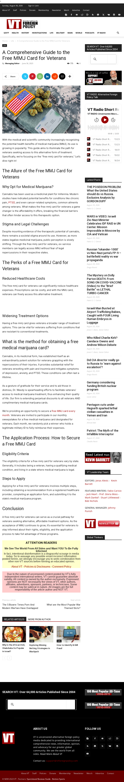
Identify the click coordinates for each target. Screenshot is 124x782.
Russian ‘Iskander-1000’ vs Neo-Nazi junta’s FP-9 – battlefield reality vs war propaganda (104, 255)
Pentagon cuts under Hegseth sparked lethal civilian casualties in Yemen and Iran (102, 410)
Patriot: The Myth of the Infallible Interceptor (102, 432)
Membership (43, 10)
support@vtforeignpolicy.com (62, 760)
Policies (23, 10)
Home (5, 40)
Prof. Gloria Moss (108, 494)
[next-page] (9, 658)
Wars (70, 33)
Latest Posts (94, 180)
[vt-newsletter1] (103, 527)
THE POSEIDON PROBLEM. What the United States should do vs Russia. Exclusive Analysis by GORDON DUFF (104, 194)
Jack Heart (91, 494)
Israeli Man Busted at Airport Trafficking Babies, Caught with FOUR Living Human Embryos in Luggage (104, 315)
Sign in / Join (33, 5)
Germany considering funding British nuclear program (102, 386)
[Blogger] (66, 14)
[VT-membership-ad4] (103, 84)
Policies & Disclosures (37, 566)
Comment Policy (61, 566)
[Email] (62, 76)
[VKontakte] (108, 14)
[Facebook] (71, 14)
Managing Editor (12, 63)
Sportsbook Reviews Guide (39, 779)
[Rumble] (87, 14)
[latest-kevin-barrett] (103, 461)
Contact (86, 10)
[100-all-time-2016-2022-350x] (103, 708)
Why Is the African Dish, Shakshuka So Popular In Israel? (13, 648)
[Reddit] (82, 14)
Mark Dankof (92, 497)
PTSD (11, 202)
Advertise (76, 10)
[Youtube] (119, 14)
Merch (66, 10)
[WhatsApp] (40, 76)
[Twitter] (103, 14)
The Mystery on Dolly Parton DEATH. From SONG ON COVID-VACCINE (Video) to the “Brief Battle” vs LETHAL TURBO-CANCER (104, 284)
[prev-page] (4, 658)
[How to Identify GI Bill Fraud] (68, 634)
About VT (6, 10)
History (25, 33)
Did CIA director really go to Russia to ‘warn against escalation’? (104, 363)
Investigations (39, 33)
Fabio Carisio (114, 490)
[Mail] (76, 14)
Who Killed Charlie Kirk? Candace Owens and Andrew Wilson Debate (102, 341)
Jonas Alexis (102, 480)
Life (51, 33)
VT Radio (101, 33)
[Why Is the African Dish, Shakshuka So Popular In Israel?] (14, 634)
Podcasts (89, 33)
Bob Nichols (91, 500)
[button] (118, 32)
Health (15, 33)
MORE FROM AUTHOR (39, 619)
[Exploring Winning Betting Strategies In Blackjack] (41, 634)
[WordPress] (114, 14)
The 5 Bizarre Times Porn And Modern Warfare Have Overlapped (20, 606)
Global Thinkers (95, 537)
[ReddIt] (55, 76)
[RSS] (92, 14)
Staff (15, 10)
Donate (32, 10)
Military (60, 33)
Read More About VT (51, 753)
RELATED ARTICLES (14, 619)
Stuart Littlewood (110, 497)
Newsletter (56, 10)
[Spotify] (98, 14)
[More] (69, 76)
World (79, 33)
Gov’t (6, 33)
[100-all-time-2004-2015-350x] (103, 694)
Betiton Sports (58, 779)
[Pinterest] (32, 76)
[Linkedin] (47, 76)
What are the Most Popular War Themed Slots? (63, 606)
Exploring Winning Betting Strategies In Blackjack (39, 648)
